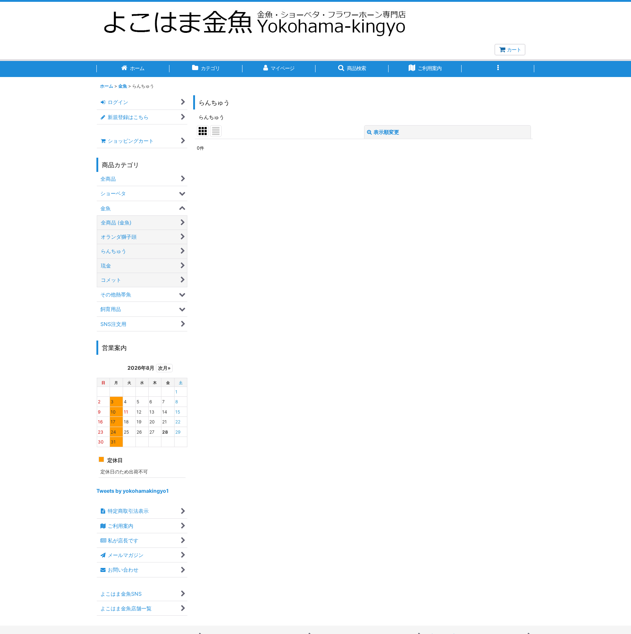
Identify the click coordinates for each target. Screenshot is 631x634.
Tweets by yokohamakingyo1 (132, 491)
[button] (352, 69)
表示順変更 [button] (386, 132)
